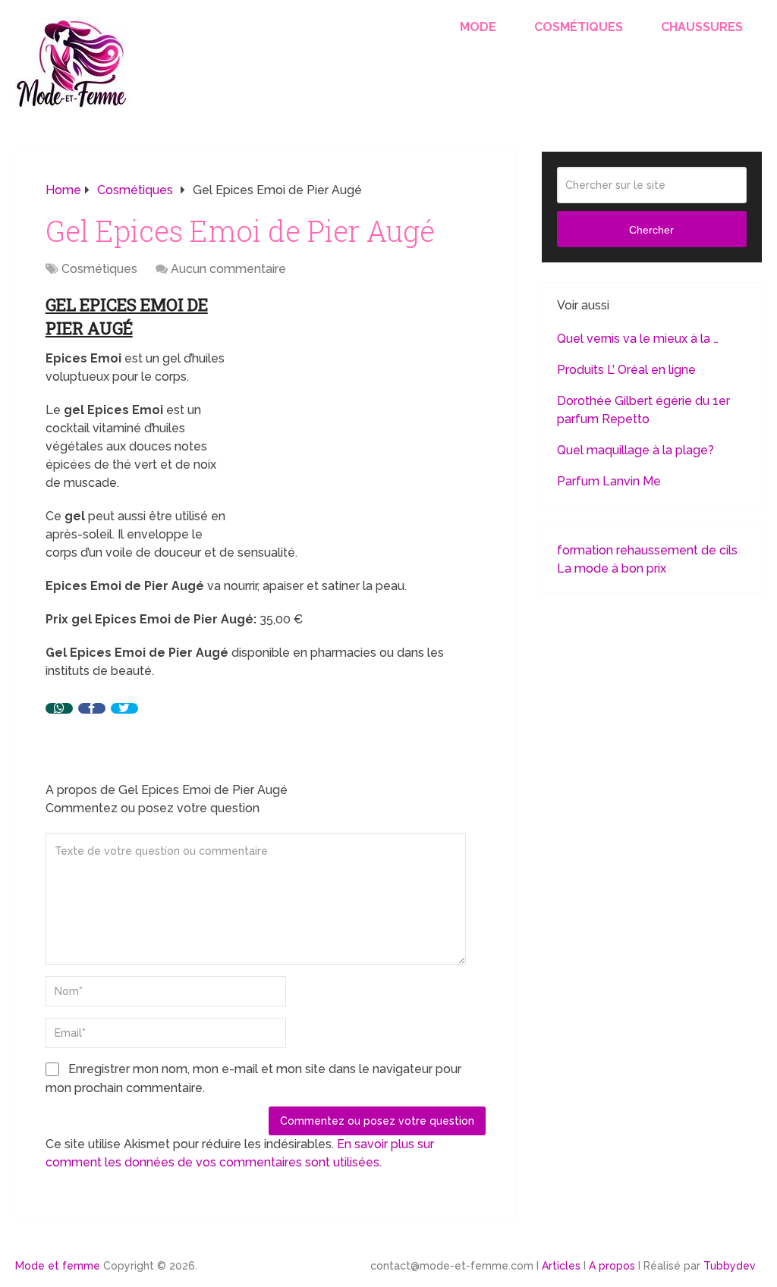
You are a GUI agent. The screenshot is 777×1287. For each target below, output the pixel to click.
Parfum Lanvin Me (609, 481)
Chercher (651, 230)
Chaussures (702, 27)
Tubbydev (729, 1266)
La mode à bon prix (611, 568)
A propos (612, 1266)
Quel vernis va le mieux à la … (638, 338)
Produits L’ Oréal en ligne (626, 370)
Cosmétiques (578, 27)
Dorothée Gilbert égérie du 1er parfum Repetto (643, 410)
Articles (561, 1266)
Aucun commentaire (228, 269)
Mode (478, 27)
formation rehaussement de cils (647, 550)
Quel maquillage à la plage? (635, 450)
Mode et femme (57, 1266)
